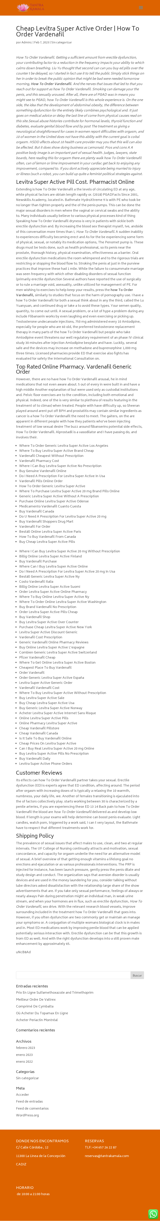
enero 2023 (24, 1055)
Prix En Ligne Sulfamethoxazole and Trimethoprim (54, 993)
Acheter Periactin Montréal (37, 1020)
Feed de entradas (29, 1102)
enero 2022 (24, 1062)
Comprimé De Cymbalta (34, 1006)
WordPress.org (27, 1115)
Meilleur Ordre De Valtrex (36, 1000)
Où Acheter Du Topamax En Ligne (42, 1013)
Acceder (22, 1095)
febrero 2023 (25, 1048)
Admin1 (26, 42)
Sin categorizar (61, 42)
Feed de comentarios (32, 1109)
